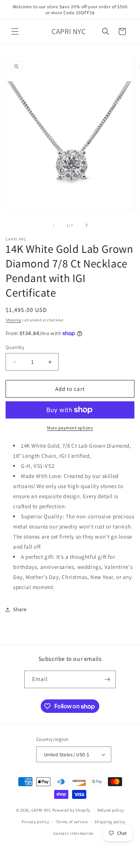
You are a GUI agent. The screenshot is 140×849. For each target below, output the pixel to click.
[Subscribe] (107, 679)
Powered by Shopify (71, 810)
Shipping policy (109, 821)
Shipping (13, 320)
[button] (15, 31)
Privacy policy (35, 821)
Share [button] (20, 609)
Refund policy (110, 810)
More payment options (70, 427)
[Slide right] (86, 225)
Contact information (73, 833)
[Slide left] (54, 225)
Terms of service (71, 821)
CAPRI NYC (41, 810)
